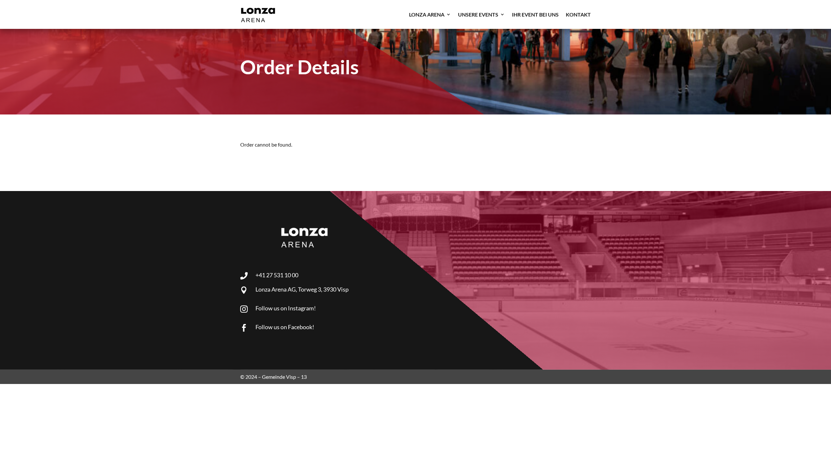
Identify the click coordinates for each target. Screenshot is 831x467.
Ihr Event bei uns (535, 14)
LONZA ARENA (426, 14)
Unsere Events (478, 14)
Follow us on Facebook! (284, 326)
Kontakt (578, 14)
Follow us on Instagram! (285, 308)
